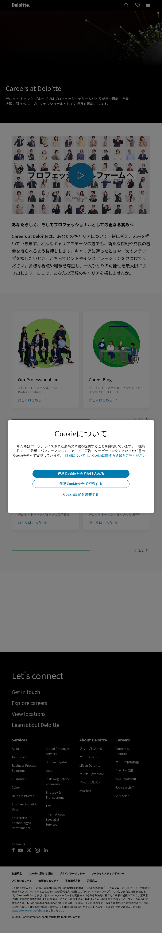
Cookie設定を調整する (81, 494)
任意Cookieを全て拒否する (81, 483)
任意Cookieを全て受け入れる (81, 473)
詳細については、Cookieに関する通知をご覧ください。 (107, 455)
